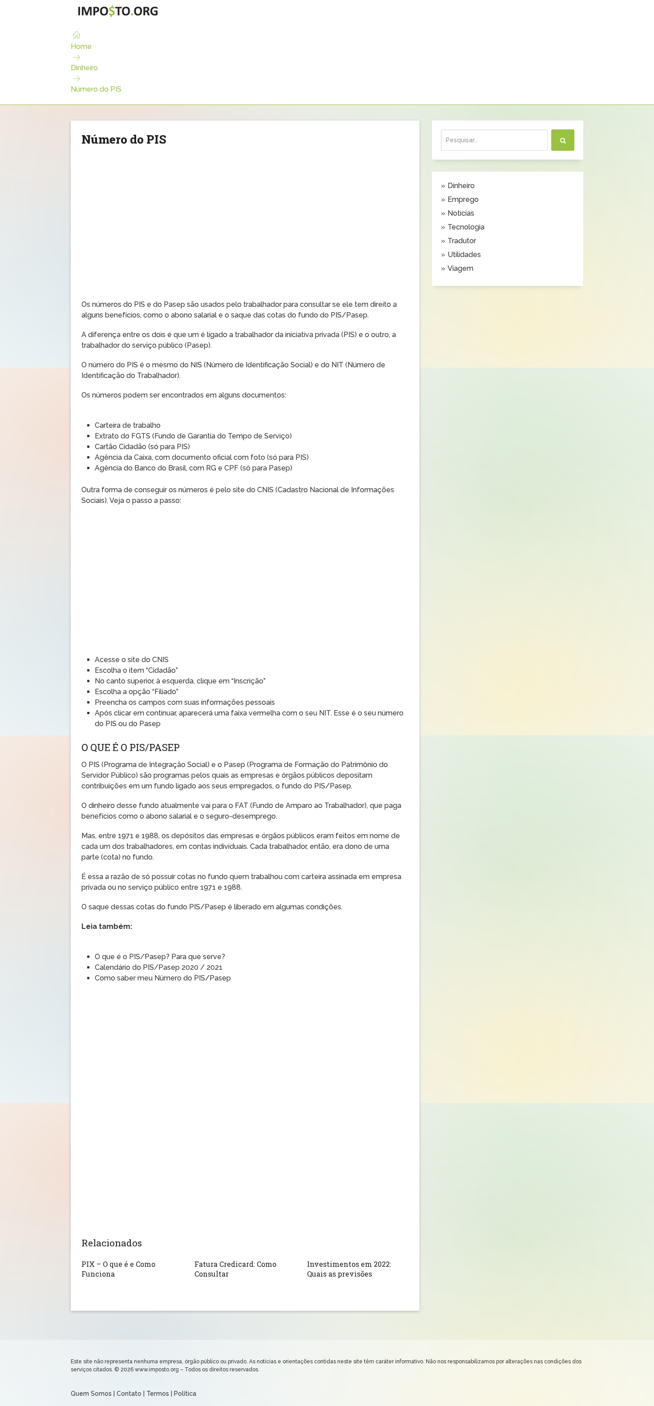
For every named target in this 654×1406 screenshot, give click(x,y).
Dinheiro (84, 68)
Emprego (463, 199)
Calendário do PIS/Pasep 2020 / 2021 (158, 967)
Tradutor (462, 241)
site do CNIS (148, 659)
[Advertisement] (245, 230)
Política (185, 1393)
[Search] (562, 140)
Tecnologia (466, 227)
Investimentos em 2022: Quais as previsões (349, 1268)
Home (81, 46)
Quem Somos (91, 1393)
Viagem (460, 268)
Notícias (461, 213)
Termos (157, 1393)
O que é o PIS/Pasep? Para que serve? (160, 956)
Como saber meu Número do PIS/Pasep (163, 978)
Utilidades (464, 254)
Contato (129, 1393)
